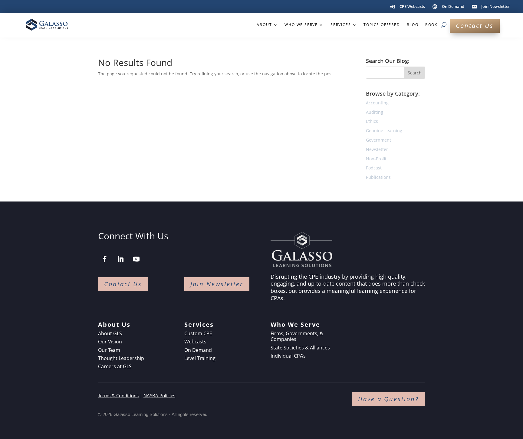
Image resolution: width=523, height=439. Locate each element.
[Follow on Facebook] (104, 259)
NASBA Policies (159, 395)
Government (378, 140)
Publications (378, 177)
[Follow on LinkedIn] (120, 259)
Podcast (374, 168)
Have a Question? (388, 399)
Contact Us (475, 25)
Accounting (377, 103)
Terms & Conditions (118, 395)
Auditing (374, 112)
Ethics (372, 121)
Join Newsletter (216, 284)
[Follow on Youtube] (136, 259)
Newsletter (377, 149)
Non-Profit (376, 159)
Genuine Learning (384, 130)
